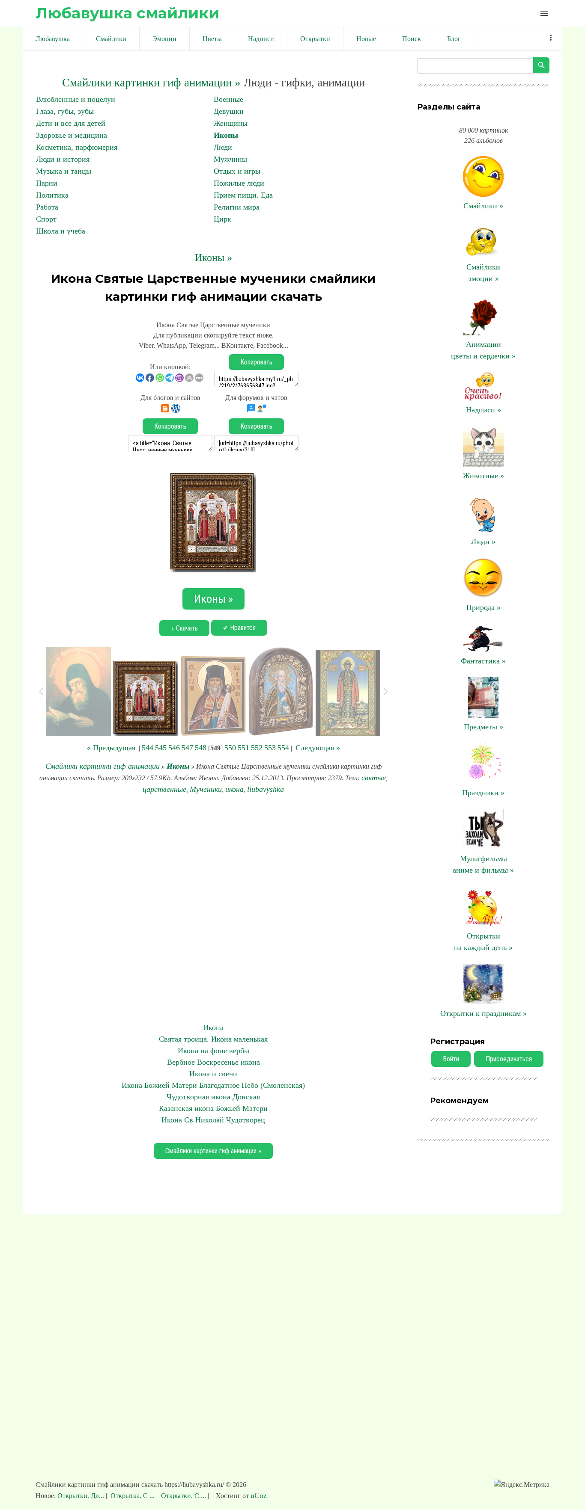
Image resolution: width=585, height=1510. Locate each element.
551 (243, 747)
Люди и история (63, 159)
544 (147, 747)
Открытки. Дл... (81, 1495)
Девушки (229, 111)
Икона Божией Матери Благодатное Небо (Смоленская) (213, 1085)
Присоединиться (509, 1059)
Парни (46, 183)
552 (257, 747)
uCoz (259, 1495)
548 (200, 747)
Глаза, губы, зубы (65, 111)
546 (174, 747)
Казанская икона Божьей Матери (213, 1108)
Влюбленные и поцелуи (75, 99)
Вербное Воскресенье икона (213, 1062)
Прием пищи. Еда (243, 195)
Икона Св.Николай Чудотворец (213, 1120)
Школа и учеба (60, 231)
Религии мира (237, 207)
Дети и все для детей (70, 123)
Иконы (226, 135)
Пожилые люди (239, 183)
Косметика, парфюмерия (76, 147)
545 (161, 747)
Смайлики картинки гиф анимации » (151, 82)
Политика (52, 195)
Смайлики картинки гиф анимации (102, 766)
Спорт (46, 219)
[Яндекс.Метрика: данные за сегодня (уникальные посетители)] (521, 1485)
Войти (451, 1059)
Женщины (231, 123)
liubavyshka (265, 789)
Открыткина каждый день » (483, 942)
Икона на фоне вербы (213, 1050)
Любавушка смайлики (127, 13)
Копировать (256, 362)
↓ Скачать (184, 628)
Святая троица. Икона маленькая (213, 1039)
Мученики (206, 789)
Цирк (222, 219)
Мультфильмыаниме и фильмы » (483, 864)
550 (230, 747)
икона (234, 789)
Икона (213, 1027)
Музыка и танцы (63, 171)
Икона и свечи (213, 1073)
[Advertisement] (213, 908)
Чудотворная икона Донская (213, 1097)
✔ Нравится (239, 628)
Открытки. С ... (183, 1495)
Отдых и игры (237, 171)
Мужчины (230, 159)
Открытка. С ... (132, 1495)
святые (373, 777)
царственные (164, 789)
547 (187, 747)
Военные (228, 99)
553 (270, 747)
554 (283, 747)
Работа (47, 207)
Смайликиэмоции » (483, 273)
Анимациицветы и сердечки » (483, 350)
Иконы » (213, 257)
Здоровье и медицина (71, 135)
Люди (223, 147)
